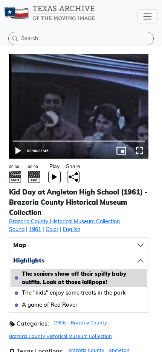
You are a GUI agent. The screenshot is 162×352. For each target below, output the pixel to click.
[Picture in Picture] (135, 343)
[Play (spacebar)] (9, 343)
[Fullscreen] (153, 343)
